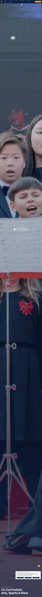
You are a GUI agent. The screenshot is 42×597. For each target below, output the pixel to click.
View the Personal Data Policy (27, 575)
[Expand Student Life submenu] (31, 0)
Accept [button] (20, 577)
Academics (10, 0)
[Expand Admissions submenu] (8, 2)
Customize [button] (36, 577)
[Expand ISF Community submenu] (25, 0)
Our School (5, 0)
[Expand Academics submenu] (13, 0)
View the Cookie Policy (19, 575)
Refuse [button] (28, 577)
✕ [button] (39, 572)
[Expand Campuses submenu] (18, 0)
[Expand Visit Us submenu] (12, 2)
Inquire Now (37, 1)
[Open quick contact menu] (39, 566)
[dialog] (28, 575)
